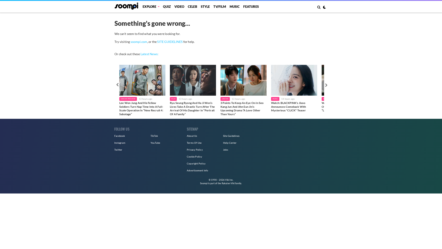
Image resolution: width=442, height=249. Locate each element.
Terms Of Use (194, 142)
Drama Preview (128, 99)
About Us (192, 135)
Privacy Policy (195, 149)
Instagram (119, 142)
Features (251, 6)
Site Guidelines (231, 135)
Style (205, 6)
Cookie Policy (194, 156)
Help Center (230, 142)
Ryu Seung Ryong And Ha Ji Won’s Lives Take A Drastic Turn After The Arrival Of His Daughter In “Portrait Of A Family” (192, 108)
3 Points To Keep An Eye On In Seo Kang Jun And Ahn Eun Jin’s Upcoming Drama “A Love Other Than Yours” (242, 108)
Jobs (225, 149)
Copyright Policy (196, 163)
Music (235, 6)
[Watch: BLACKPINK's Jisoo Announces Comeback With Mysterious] (294, 80)
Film (173, 99)
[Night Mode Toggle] (324, 7)
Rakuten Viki (228, 183)
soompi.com (139, 42)
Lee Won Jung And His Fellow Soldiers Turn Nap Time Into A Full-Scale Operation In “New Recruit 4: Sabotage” (141, 108)
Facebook (119, 135)
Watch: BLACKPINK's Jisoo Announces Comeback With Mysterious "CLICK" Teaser (288, 106)
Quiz (167, 6)
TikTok (154, 135)
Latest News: (149, 54)
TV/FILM (219, 6)
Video (179, 6)
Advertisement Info (197, 170)
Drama (225, 99)
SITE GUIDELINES (170, 42)
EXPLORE (149, 6)
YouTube (155, 142)
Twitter (118, 149)
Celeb (192, 6)
